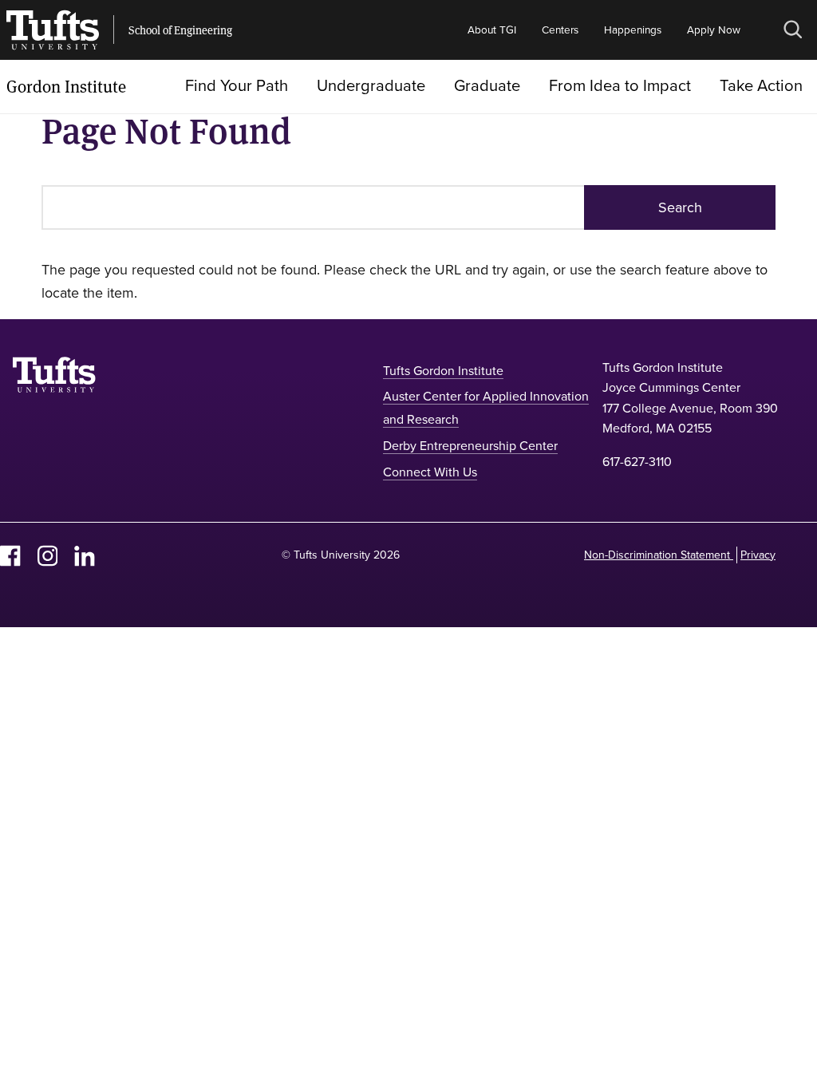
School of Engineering (180, 30)
